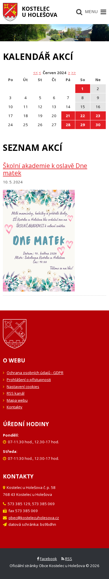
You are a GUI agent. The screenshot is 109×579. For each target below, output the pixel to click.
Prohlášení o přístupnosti (29, 379)
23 (98, 115)
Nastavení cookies (23, 386)
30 (98, 124)
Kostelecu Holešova (39, 11)
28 (68, 124)
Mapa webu (17, 400)
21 (68, 115)
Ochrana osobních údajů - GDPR (35, 372)
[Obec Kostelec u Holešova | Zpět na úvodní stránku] (10, 12)
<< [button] (35, 72)
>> (73, 72)
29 (82, 124)
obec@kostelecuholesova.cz (33, 517)
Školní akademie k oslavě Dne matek (45, 169)
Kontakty (14, 407)
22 (82, 115)
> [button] (69, 72)
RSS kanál (15, 393)
